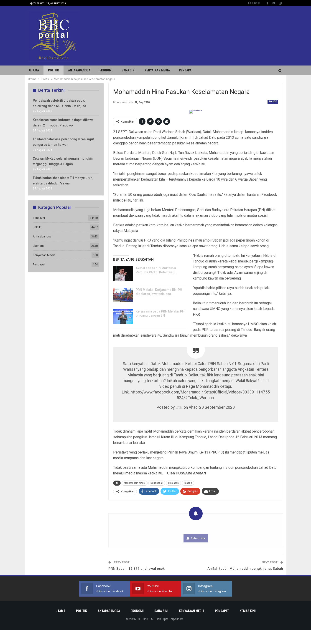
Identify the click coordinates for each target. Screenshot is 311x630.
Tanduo (188, 483)
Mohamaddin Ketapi (134, 483)
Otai (179, 407)
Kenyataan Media (157, 70)
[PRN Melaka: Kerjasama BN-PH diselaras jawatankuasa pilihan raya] (123, 295)
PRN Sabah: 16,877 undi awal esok (136, 569)
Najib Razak (156, 483)
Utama (34, 70)
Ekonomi (105, 70)
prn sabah (173, 483)
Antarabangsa (79, 70)
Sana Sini (128, 70)
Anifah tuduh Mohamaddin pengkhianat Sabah (245, 569)
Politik (53, 70)
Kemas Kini (248, 611)
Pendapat (186, 70)
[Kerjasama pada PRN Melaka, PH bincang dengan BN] (123, 316)
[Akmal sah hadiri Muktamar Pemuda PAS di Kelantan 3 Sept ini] (123, 273)
